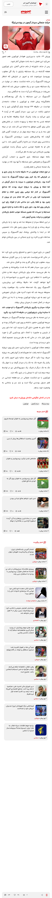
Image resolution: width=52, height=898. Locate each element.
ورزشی (48, 20)
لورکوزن (25, 404)
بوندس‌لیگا (45, 404)
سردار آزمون (35, 404)
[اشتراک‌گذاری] (42, 894)
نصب (8, 4)
